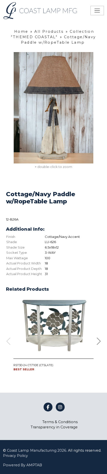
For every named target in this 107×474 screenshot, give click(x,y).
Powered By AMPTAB (22, 465)
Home (21, 31)
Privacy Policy (15, 455)
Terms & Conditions (60, 422)
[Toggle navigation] (97, 10)
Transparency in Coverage (54, 427)
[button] (99, 341)
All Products (48, 31)
